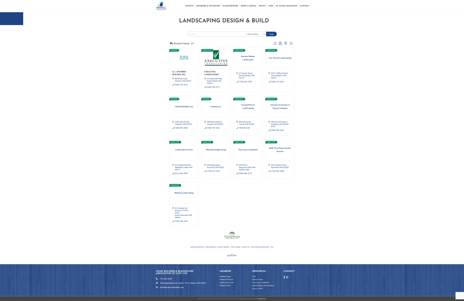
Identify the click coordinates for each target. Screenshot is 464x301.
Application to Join (227, 282)
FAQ (254, 276)
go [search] (272, 34)
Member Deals (225, 285)
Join (272, 247)
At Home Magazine (286, 6)
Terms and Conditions (260, 282)
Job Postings (235, 247)
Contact (304, 6)
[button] (171, 43)
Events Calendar (223, 247)
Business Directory (197, 247)
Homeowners (230, 6)
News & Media (248, 6)
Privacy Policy (257, 279)
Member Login (225, 276)
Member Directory (227, 279)
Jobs (270, 6)
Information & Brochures (260, 247)
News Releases (211, 247)
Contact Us (246, 247)
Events (189, 6)
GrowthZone (261, 299)
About (262, 6)
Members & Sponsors (208, 6)
